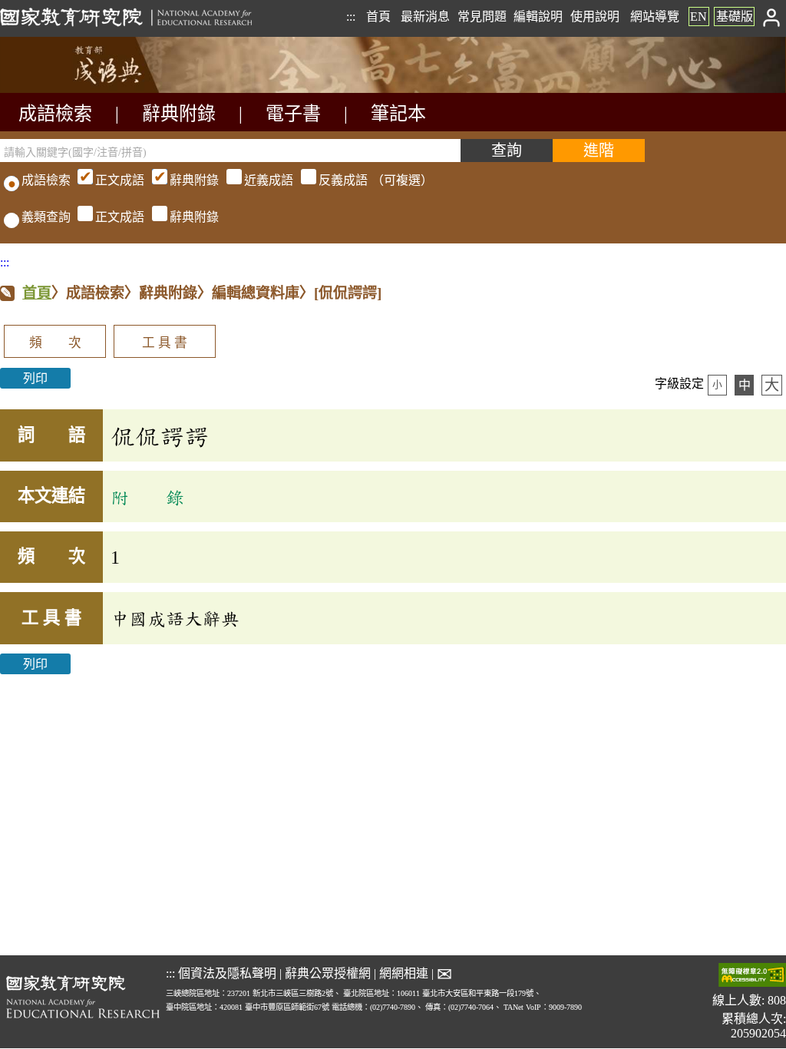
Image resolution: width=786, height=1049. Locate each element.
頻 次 (55, 343)
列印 (35, 378)
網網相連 (403, 973)
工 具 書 (164, 343)
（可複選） (264, 180)
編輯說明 (538, 16)
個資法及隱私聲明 (227, 973)
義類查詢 (46, 216)
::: (350, 16)
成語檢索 (55, 114)
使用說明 (594, 16)
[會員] (772, 16)
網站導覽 (654, 16)
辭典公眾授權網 (328, 973)
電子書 (293, 114)
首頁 (378, 16)
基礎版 (734, 16)
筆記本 (398, 114)
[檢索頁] (77, 88)
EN (698, 16)
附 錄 (147, 497)
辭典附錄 (179, 114)
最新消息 (425, 16)
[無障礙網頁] (752, 976)
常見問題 (482, 16)
